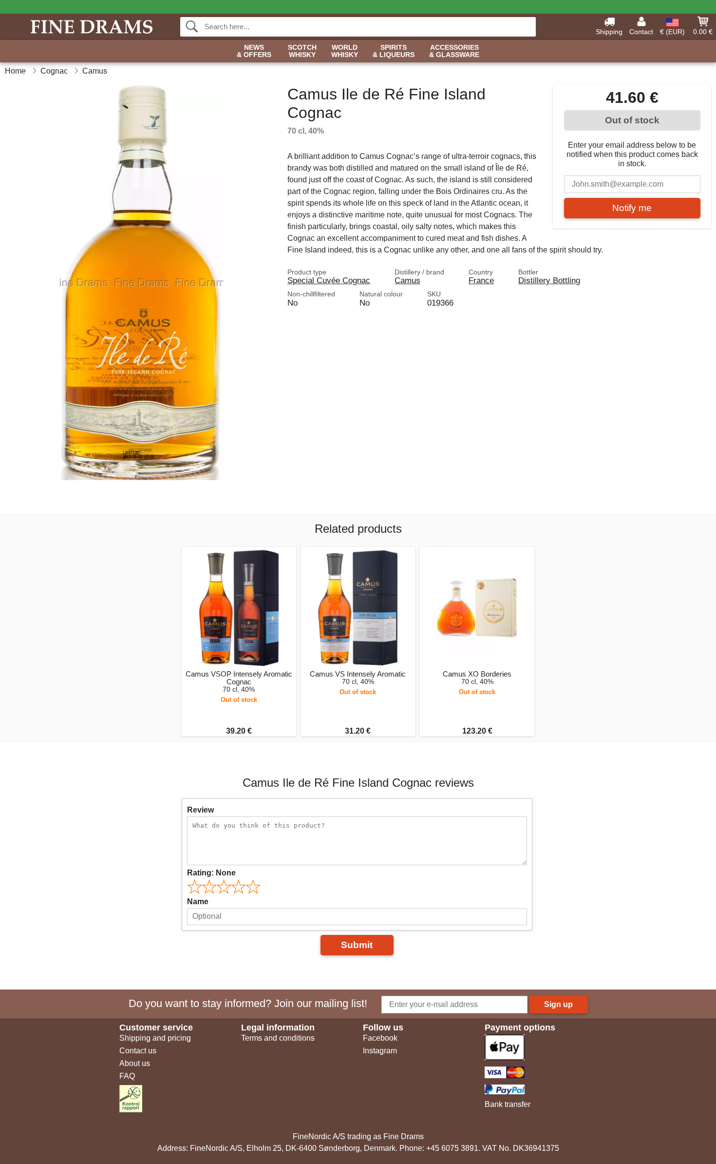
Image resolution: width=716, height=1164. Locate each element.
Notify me (632, 208)
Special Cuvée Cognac (328, 280)
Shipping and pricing (155, 1038)
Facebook (380, 1038)
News (254, 51)
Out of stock (632, 120)
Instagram (380, 1051)
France (481, 280)
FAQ (127, 1076)
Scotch (302, 51)
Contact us (137, 1051)
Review (200, 810)
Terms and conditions (278, 1038)
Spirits (394, 51)
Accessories (454, 51)
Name (197, 901)
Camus (407, 280)
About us (134, 1063)
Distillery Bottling (549, 280)
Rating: (211, 873)
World (344, 51)
